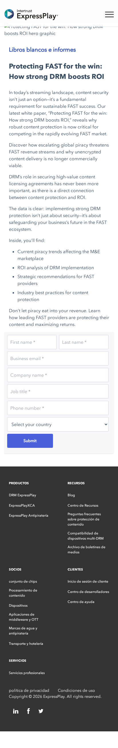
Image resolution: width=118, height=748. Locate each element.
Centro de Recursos (83, 505)
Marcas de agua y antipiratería (23, 630)
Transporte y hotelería (26, 644)
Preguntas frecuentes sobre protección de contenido (84, 519)
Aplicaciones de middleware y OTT (23, 617)
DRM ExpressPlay (22, 495)
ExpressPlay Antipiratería (28, 515)
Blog (71, 495)
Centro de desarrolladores (88, 592)
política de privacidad (29, 690)
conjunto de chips (23, 581)
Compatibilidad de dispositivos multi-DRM (86, 535)
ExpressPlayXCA (22, 505)
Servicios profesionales (27, 673)
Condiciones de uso (76, 690)
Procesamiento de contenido (23, 592)
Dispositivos (18, 606)
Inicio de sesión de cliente (88, 581)
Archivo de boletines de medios (86, 549)
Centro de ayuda (81, 602)
